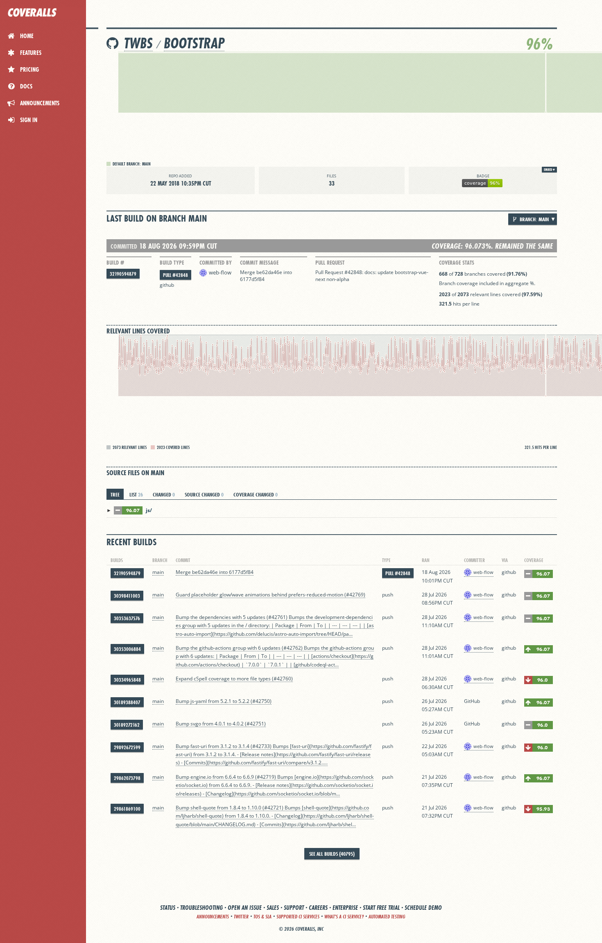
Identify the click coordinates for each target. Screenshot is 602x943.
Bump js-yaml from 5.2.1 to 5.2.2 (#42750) (224, 701)
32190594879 (123, 273)
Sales (273, 907)
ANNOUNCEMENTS (213, 916)
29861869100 (127, 808)
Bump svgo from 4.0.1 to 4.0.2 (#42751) (221, 724)
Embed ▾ (549, 169)
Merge (248, 272)
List (136, 494)
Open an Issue (245, 907)
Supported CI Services (297, 916)
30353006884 (127, 649)
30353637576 (127, 618)
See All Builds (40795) (332, 853)
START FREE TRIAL (381, 907)
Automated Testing (387, 916)
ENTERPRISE (345, 907)
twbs (138, 43)
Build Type (172, 262)
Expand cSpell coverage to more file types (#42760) (234, 679)
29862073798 (127, 778)
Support (294, 907)
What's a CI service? (344, 916)
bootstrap (194, 43)
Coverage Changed (255, 494)
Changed (164, 494)
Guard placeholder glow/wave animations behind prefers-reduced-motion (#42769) (270, 595)
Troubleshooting (201, 907)
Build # (115, 262)
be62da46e (269, 272)
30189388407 (127, 702)
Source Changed (204, 494)
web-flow (220, 272)
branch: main (533, 219)
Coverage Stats (456, 262)
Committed (124, 246)
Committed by (215, 262)
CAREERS (318, 907)
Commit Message (259, 262)
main (158, 572)
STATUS (167, 907)
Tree (115, 494)
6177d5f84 (252, 279)
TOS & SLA (262, 916)
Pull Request (329, 262)
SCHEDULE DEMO (423, 907)
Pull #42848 (175, 275)
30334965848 (127, 679)
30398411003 (127, 595)
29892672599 (127, 747)
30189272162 (127, 724)
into (287, 272)
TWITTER (241, 916)
